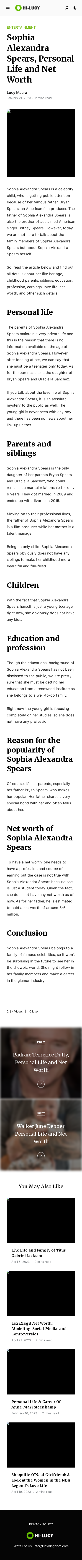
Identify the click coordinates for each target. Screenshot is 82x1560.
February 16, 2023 (24, 1413)
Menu (8, 8)
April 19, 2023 (21, 1491)
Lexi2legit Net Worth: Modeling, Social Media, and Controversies (39, 1328)
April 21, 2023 (21, 1340)
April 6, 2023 (20, 1261)
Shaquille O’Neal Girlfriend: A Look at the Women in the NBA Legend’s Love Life (40, 1480)
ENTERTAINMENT (21, 27)
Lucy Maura (17, 92)
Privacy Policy (41, 1524)
